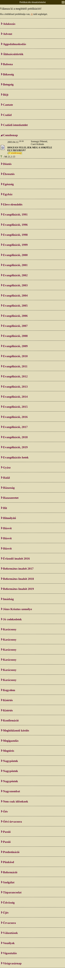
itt (32, 14)
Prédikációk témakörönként (33, 2)
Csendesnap (15, 153)
